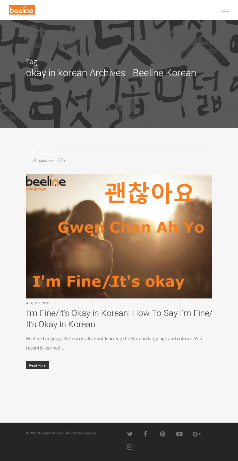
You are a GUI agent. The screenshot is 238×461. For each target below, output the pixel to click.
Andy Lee (45, 161)
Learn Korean (47, 153)
